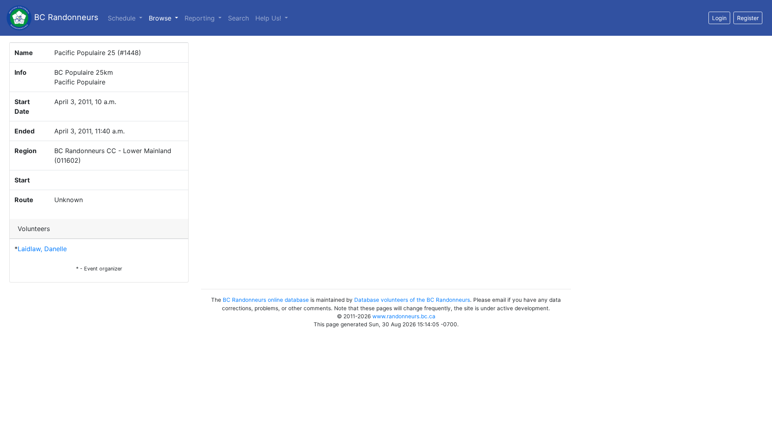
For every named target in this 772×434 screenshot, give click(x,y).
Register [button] (748, 17)
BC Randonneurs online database (266, 300)
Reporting (201, 18)
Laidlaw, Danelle (42, 249)
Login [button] (719, 17)
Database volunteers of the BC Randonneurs (412, 300)
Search (238, 18)
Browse (165, 18)
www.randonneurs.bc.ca (403, 316)
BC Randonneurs (65, 17)
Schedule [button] (123, 18)
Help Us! (269, 18)
